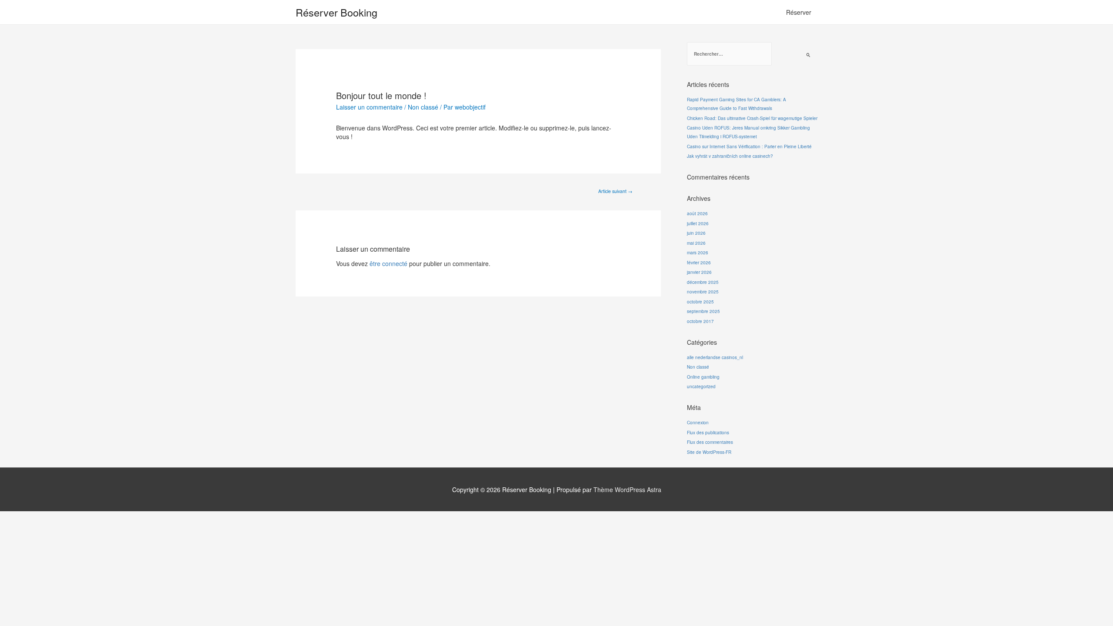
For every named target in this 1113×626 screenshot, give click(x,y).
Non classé (423, 107)
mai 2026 (696, 243)
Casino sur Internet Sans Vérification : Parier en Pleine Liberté (749, 146)
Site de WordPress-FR (709, 452)
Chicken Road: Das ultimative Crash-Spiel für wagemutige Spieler (752, 118)
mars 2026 (697, 253)
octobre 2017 (700, 321)
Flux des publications (708, 433)
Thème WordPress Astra (627, 489)
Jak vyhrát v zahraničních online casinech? (730, 156)
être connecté (388, 263)
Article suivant (615, 191)
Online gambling (703, 377)
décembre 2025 (703, 282)
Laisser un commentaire (369, 107)
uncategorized (701, 386)
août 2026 (697, 213)
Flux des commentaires (710, 442)
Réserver (798, 12)
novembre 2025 (703, 292)
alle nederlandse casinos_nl (715, 357)
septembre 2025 (703, 311)
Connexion (698, 423)
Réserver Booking (336, 12)
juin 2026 (696, 233)
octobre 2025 (700, 302)
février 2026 (699, 263)
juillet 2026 (698, 223)
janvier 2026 (699, 272)
